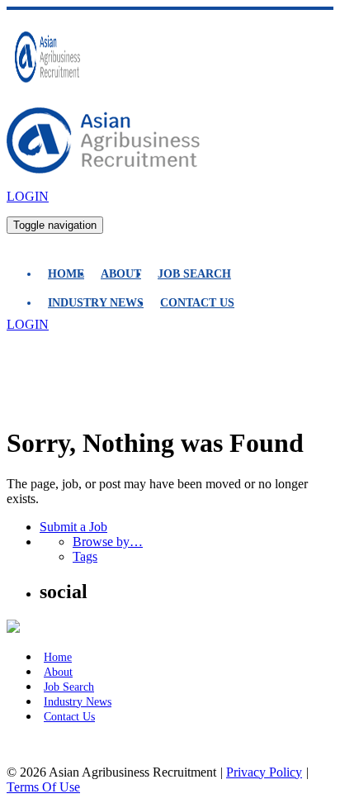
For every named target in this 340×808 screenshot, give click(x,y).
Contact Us (197, 303)
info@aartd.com (49, 744)
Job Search (194, 274)
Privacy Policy (264, 772)
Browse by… (108, 542)
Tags (85, 556)
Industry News (96, 303)
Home (66, 274)
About (121, 274)
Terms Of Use (43, 787)
